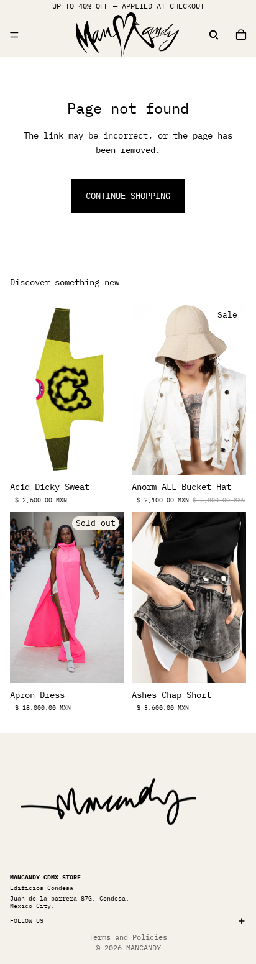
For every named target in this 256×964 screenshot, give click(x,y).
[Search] (213, 34)
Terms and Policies (128, 937)
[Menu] (14, 35)
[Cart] (241, 34)
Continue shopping (128, 195)
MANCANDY (143, 947)
